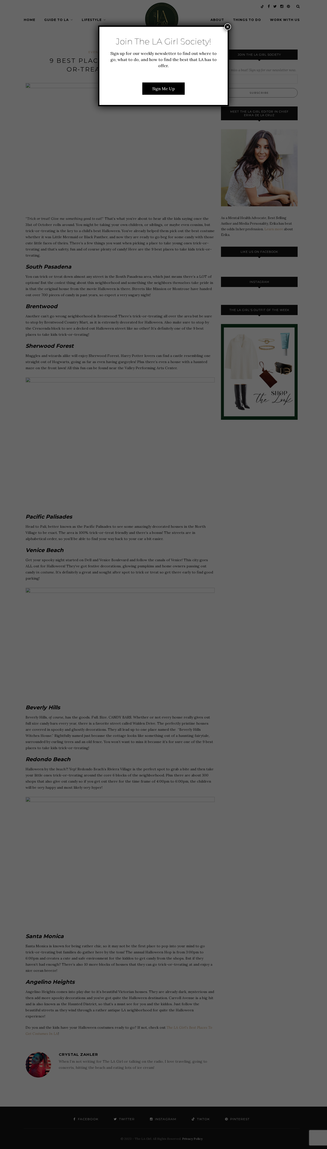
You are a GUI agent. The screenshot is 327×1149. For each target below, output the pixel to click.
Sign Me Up (163, 88)
